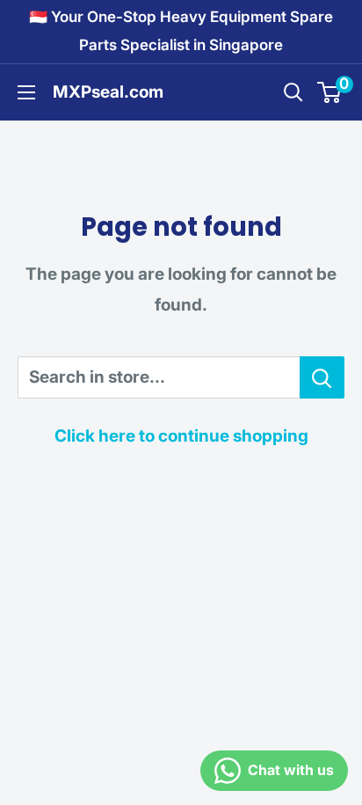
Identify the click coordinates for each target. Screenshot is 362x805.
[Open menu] (26, 92)
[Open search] (293, 92)
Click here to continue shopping (181, 436)
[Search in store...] (322, 377)
